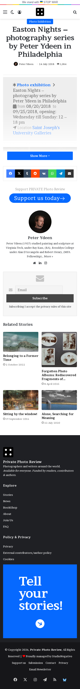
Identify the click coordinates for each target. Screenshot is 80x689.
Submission (36, 662)
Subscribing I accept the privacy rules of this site (40, 306)
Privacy (8, 546)
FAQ (6, 526)
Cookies (8, 559)
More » (48, 256)
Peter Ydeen (26, 64)
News (6, 501)
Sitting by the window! (20, 414)
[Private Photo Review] (40, 12)
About (7, 513)
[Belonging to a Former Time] (20, 342)
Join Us (8, 520)
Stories (8, 494)
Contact (51, 662)
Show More (39, 156)
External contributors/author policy (27, 552)
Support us (19, 662)
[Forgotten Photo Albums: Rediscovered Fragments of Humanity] (59, 349)
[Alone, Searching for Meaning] (59, 400)
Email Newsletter (40, 669)
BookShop (10, 507)
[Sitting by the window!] (20, 400)
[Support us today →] (40, 197)
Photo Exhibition (40, 21)
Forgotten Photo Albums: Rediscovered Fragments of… (59, 375)
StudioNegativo (62, 656)
